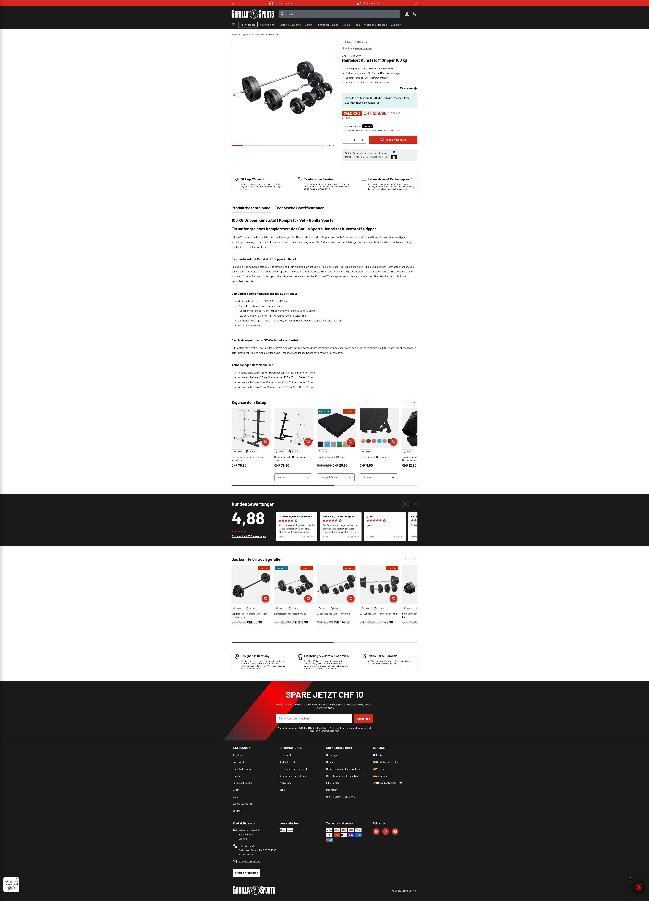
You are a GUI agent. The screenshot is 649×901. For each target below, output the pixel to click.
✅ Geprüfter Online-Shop (386, 762)
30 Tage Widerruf (284, 3)
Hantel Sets (273, 34)
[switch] (11, 888)
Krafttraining (239, 762)
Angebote (245, 34)
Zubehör (237, 810)
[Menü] (17, 879)
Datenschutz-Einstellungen (293, 775)
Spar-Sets (259, 34)
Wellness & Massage (243, 803)
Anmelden (363, 718)
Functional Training (242, 782)
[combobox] (339, 14)
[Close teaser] (630, 879)
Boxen (236, 789)
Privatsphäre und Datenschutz (295, 768)
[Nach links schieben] (238, 94)
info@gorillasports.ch (250, 861)
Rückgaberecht (287, 762)
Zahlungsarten (371, 3)
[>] (416, 3)
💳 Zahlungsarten (382, 775)
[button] (414, 14)
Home (234, 34)
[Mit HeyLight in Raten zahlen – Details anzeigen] (376, 126)
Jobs (282, 789)
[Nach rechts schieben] (327, 94)
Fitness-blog (332, 782)
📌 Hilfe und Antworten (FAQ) (387, 782)
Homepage (331, 755)
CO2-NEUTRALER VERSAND (340, 796)
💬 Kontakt (379, 755)
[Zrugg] (405, 402)
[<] (233, 3)
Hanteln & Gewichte (243, 768)
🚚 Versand (378, 768)
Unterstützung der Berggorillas (342, 775)
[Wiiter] (414, 402)
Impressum (285, 782)
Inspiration (331, 789)
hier (337, 730)
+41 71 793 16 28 (247, 845)
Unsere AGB (286, 755)
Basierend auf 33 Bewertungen (249, 536)
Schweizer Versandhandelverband (343, 768)
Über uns (330, 762)
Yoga (235, 796)
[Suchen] (282, 14)
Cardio (236, 775)
